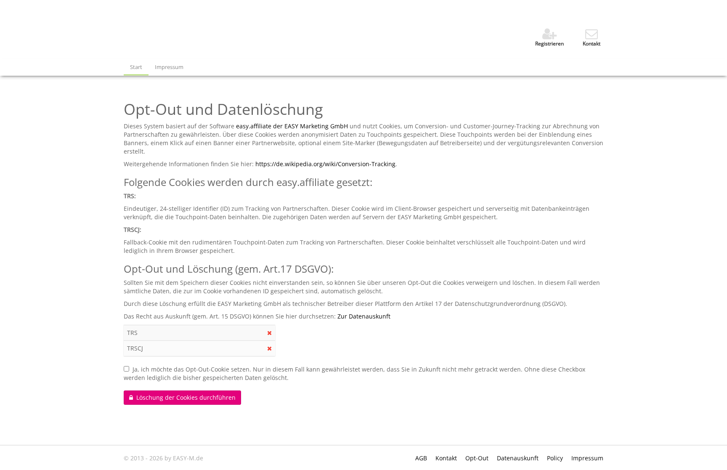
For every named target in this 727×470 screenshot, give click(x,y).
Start (136, 67)
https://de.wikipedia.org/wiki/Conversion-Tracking (325, 164)
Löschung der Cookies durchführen (184, 397)
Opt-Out (477, 458)
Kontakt (447, 458)
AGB (422, 458)
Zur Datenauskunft (363, 316)
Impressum (169, 67)
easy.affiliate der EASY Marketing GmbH (292, 126)
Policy (556, 458)
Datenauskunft (518, 458)
